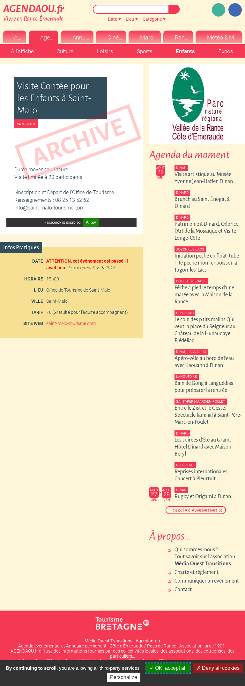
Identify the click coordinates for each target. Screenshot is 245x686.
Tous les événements (195, 510)
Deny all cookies (220, 668)
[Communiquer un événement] (218, 10)
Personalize (123, 677)
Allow (91, 222)
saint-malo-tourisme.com (71, 323)
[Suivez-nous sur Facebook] (235, 10)
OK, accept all (170, 668)
